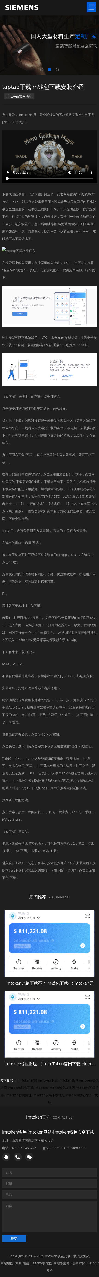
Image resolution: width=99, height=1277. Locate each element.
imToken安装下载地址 (48, 1095)
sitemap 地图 (42, 1263)
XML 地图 (22, 1263)
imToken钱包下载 (21, 1087)
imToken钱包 (68, 1080)
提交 (14, 1238)
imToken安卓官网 (62, 1087)
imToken (41, 1087)
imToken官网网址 (19, 1095)
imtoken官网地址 (19, 96)
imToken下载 (48, 1080)
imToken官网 (27, 1080)
